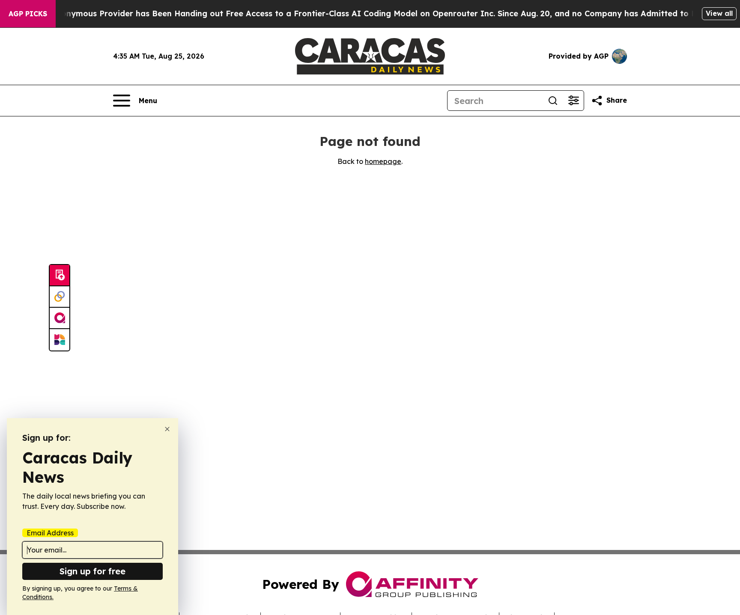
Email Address (50, 533)
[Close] (167, 429)
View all (719, 13)
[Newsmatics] (59, 340)
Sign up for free (92, 571)
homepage (383, 161)
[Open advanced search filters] (573, 100)
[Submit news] (59, 275)
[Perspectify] (59, 297)
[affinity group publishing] (59, 318)
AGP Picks (28, 13)
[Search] (553, 100)
